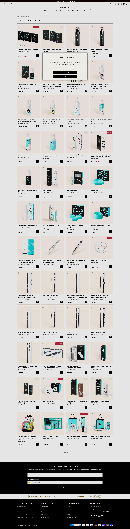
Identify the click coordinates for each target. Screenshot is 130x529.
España (65, 76)
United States (65, 72)
